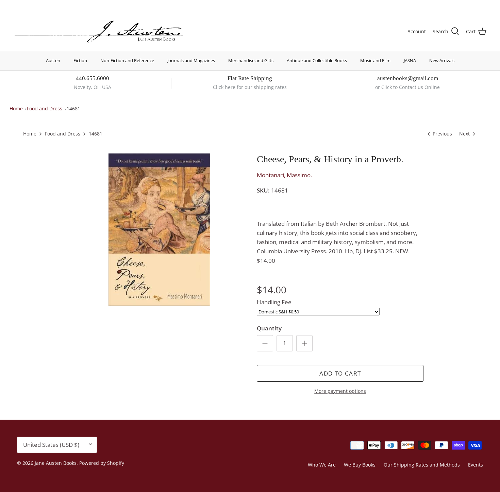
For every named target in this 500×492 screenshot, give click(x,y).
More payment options (340, 391)
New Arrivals (441, 60)
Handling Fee (274, 302)
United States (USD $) (455, 6)
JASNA (410, 60)
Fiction (80, 60)
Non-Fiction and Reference (127, 60)
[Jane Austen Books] (99, 31)
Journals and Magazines (191, 60)
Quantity (269, 328)
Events (475, 464)
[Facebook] (26, 5)
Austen (53, 60)
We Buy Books (360, 464)
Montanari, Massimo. (284, 175)
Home (16, 108)
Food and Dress (44, 108)
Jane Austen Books (56, 463)
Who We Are (322, 464)
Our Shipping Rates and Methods (422, 464)
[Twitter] (16, 5)
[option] (159, 229)
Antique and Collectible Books (317, 60)
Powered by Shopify (101, 463)
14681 (73, 108)
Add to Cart (340, 373)
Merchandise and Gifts (250, 60)
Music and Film (375, 60)
